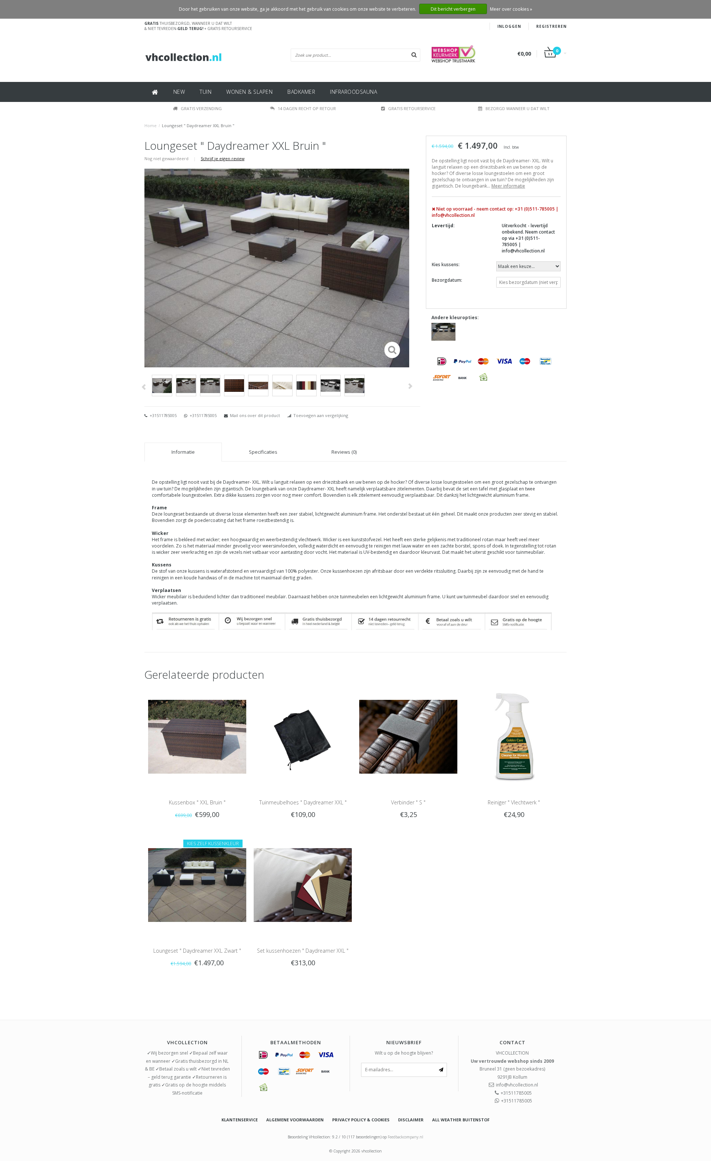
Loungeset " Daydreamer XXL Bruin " (198, 125)
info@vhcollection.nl (517, 1085)
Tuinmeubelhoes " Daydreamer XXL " (303, 802)
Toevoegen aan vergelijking (320, 415)
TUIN (205, 91)
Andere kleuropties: (455, 317)
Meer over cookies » (511, 9)
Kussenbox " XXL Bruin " (197, 802)
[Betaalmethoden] (442, 361)
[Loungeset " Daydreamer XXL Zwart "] (197, 885)
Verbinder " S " (408, 802)
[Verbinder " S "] (408, 736)
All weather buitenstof (461, 1119)
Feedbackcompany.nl (405, 1137)
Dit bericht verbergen (453, 9)
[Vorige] (143, 387)
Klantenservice (239, 1119)
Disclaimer (411, 1119)
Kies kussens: (446, 264)
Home (150, 125)
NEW (179, 91)
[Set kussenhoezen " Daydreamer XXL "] (303, 885)
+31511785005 (162, 415)
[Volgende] (410, 386)
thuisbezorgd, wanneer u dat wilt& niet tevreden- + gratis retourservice (198, 26)
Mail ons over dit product (255, 415)
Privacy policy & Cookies (361, 1119)
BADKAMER (301, 91)
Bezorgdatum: (447, 280)
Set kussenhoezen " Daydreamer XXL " (302, 950)
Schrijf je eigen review (222, 158)
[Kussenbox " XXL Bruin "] (197, 736)
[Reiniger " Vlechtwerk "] (514, 736)
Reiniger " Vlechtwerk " (514, 802)
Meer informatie (508, 186)
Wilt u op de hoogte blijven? (404, 1053)
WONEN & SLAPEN (249, 91)
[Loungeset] (443, 331)
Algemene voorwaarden (295, 1119)
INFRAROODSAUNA (353, 91)
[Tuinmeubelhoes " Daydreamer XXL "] (303, 736)
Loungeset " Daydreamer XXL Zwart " (197, 950)
